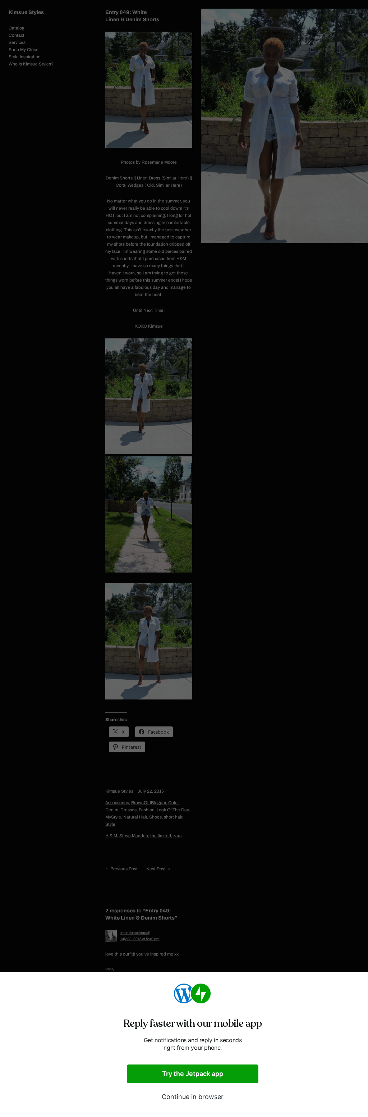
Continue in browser (193, 1096)
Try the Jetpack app (192, 1073)
